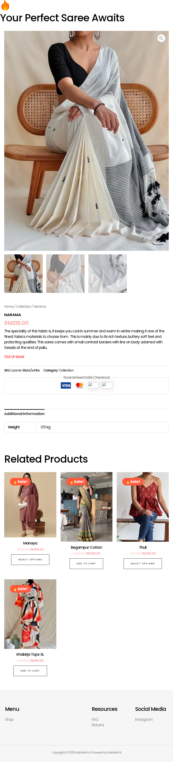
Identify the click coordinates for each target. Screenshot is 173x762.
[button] (161, 38)
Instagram (144, 719)
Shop (9, 719)
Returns (98, 725)
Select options (30, 559)
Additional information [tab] (24, 413)
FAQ (95, 719)
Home (8, 306)
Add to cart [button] (86, 563)
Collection (23, 306)
